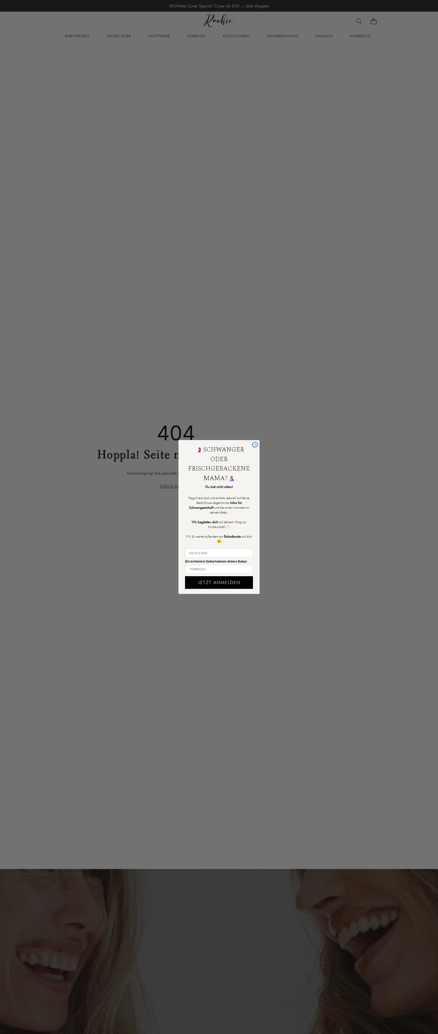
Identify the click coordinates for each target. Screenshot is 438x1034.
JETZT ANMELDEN (219, 582)
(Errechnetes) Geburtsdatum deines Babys (216, 561)
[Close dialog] (255, 444)
